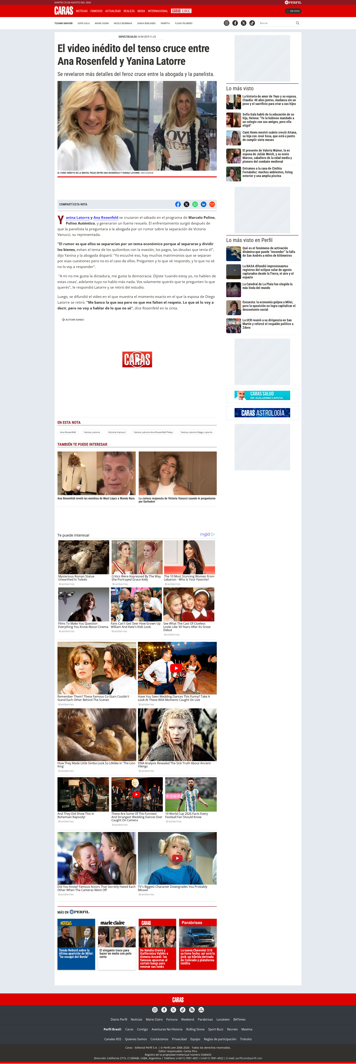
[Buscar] (297, 23)
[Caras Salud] (262, 399)
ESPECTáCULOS (128, 36)
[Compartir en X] (186, 204)
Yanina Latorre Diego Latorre (196, 432)
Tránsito (246, 1039)
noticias (76, 923)
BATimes (239, 1019)
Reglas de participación (220, 1039)
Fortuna (171, 1019)
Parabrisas (205, 1019)
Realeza (129, 11)
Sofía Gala (84, 23)
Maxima (246, 1029)
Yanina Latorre (78, 217)
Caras (129, 1029)
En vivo (295, 11)
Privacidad (179, 1039)
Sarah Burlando (146, 23)
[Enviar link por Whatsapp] (195, 204)
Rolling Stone (195, 1029)
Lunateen (223, 1019)
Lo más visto (240, 88)
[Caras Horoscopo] (262, 416)
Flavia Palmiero (183, 23)
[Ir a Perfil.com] (293, 3)
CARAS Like (181, 10)
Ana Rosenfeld (105, 217)
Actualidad (113, 11)
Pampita (165, 23)
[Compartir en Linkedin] (203, 204)
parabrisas (198, 923)
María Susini (102, 23)
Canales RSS (112, 1039)
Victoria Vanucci (117, 432)
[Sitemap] (201, 1010)
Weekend (187, 1019)
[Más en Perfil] (79, 912)
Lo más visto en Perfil (249, 240)
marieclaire (117, 923)
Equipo (195, 1039)
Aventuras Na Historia (167, 1029)
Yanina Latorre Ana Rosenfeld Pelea (153, 432)
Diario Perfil (119, 1019)
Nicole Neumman (123, 23)
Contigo (142, 1029)
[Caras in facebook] (235, 23)
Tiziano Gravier (63, 23)
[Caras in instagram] (226, 23)
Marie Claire (154, 1019)
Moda (141, 11)
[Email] (212, 204)
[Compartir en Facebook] (178, 204)
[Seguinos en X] (243, 23)
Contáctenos (159, 1039)
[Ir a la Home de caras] (64, 14)
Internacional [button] (158, 11)
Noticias (82, 11)
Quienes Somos (136, 1039)
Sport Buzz (215, 1029)
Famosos (96, 11)
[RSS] (192, 1010)
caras (157, 923)
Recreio (232, 1029)
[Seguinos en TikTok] (252, 23)
